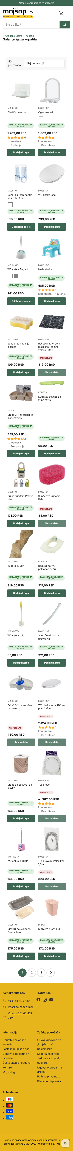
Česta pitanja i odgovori (17, 1062)
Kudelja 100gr (15, 565)
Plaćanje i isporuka (49, 1081)
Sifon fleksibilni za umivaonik (48, 637)
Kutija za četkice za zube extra (49, 398)
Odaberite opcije (21, 226)
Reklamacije (44, 1049)
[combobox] (36, 24)
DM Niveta (13, 631)
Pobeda (42, 392)
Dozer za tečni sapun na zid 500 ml (19, 196)
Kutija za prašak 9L (49, 928)
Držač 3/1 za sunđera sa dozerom (19, 707)
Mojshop (12, 108)
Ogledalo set (45, 112)
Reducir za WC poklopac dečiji (47, 567)
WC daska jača (47, 194)
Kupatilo (30, 35)
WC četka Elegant (17, 269)
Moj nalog (9, 1072)
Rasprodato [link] (51, 372)
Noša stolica (45, 269)
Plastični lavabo (16, 112)
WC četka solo (15, 635)
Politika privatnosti (48, 1076)
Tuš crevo (44, 784)
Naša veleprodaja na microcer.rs (36, 2)
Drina (10, 410)
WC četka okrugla (17, 860)
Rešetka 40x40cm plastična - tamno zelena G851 (49, 346)
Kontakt (7, 1067)
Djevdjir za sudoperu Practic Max (19, 930)
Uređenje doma (13, 35)
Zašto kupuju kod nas (16, 1049)
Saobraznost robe (48, 1053)
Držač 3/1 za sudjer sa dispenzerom (20, 416)
